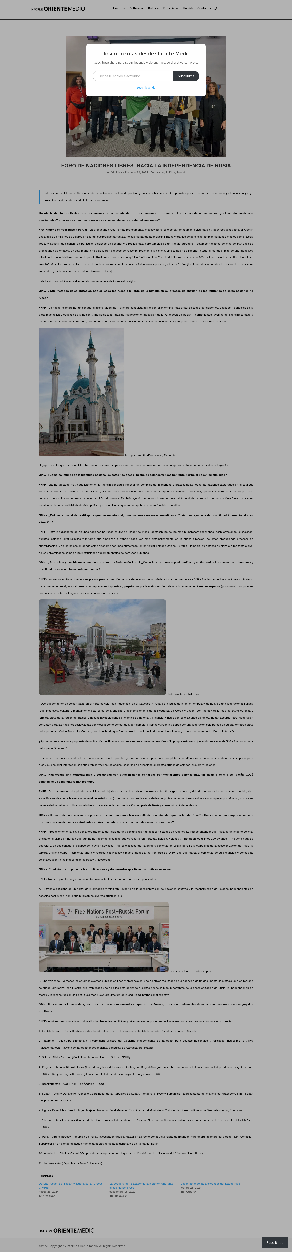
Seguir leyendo (146, 87)
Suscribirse (186, 76)
